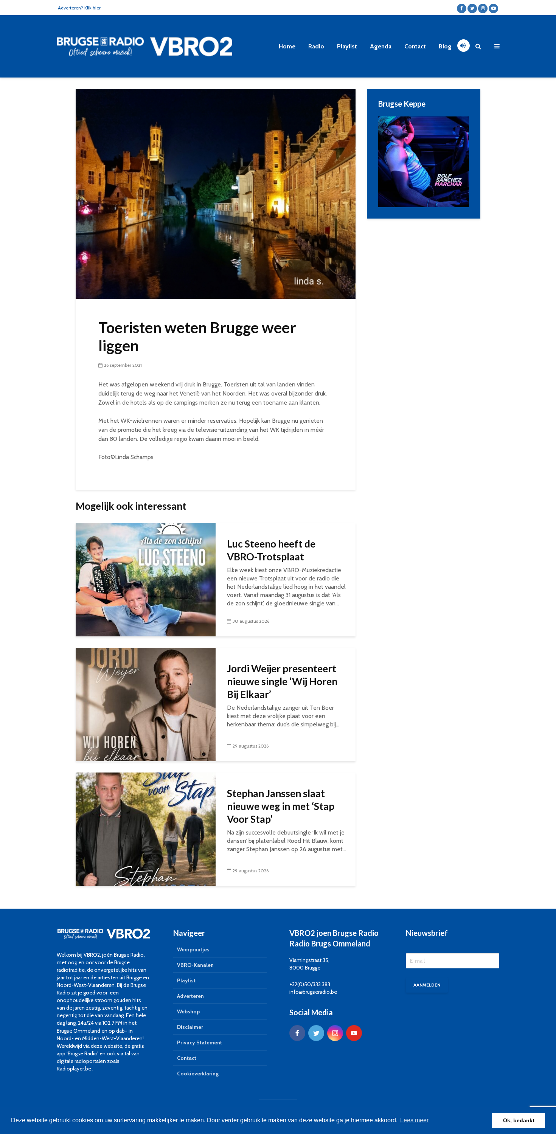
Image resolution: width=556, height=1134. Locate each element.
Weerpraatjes (193, 949)
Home (287, 46)
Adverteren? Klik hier (79, 8)
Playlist (347, 46)
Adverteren (190, 996)
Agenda (380, 46)
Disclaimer (190, 1027)
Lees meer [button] (414, 1120)
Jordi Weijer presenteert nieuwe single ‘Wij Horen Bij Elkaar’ (282, 681)
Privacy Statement (199, 1042)
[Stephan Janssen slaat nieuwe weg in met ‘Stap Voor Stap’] (146, 828)
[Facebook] (297, 1033)
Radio (316, 46)
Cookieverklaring (198, 1073)
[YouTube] (354, 1033)
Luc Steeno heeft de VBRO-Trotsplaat (271, 550)
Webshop (188, 1011)
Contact (415, 46)
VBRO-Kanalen (195, 965)
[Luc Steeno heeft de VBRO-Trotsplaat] (146, 579)
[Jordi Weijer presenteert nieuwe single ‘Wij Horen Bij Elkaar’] (146, 703)
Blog (445, 46)
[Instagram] (335, 1033)
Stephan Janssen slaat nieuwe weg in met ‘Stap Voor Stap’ (280, 806)
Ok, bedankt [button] (518, 1120)
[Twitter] (316, 1033)
